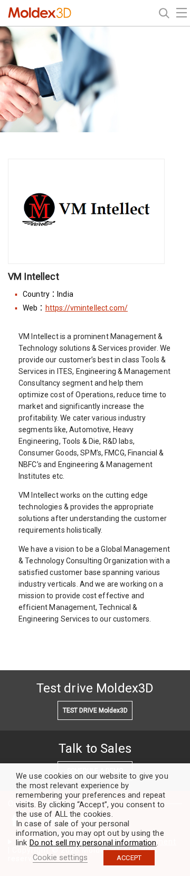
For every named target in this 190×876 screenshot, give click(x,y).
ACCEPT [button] (129, 858)
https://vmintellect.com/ (86, 308)
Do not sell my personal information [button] (93, 842)
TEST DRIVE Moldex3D (95, 710)
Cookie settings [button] (60, 857)
